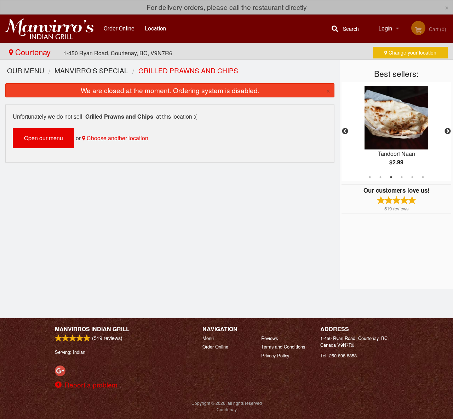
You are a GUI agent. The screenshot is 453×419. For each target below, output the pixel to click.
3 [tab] (391, 177)
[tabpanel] (396, 131)
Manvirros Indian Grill (92, 329)
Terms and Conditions (283, 346)
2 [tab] (380, 177)
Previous (345, 131)
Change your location (411, 52)
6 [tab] (422, 177)
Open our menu (43, 138)
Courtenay (33, 51)
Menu (208, 338)
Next (447, 131)
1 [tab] (369, 177)
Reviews (269, 338)
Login (385, 28)
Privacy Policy (275, 355)
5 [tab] (412, 177)
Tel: (338, 355)
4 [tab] (401, 177)
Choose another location (116, 138)
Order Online (119, 28)
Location (155, 28)
